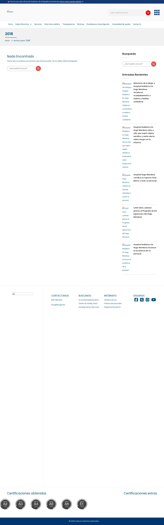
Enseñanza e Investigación (98, 24)
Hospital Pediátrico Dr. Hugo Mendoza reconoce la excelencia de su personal (145, 249)
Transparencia (69, 24)
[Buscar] (148, 12)
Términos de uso (110, 300)
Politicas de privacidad (112, 303)
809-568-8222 (56, 300)
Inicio (10, 24)
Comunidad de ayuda (121, 24)
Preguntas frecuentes (112, 307)
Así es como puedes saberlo (71, 1)
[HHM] (10, 12)
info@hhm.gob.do (58, 304)
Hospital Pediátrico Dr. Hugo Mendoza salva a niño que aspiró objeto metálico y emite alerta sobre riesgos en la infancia (144, 135)
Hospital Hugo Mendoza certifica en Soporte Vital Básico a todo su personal (145, 177)
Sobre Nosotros (22, 24)
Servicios (38, 24)
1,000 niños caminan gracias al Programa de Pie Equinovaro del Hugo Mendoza (145, 212)
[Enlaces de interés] (156, 12)
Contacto (137, 24)
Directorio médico (52, 24)
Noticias (80, 24)
